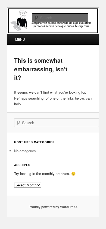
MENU (20, 39)
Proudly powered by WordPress (53, 206)
